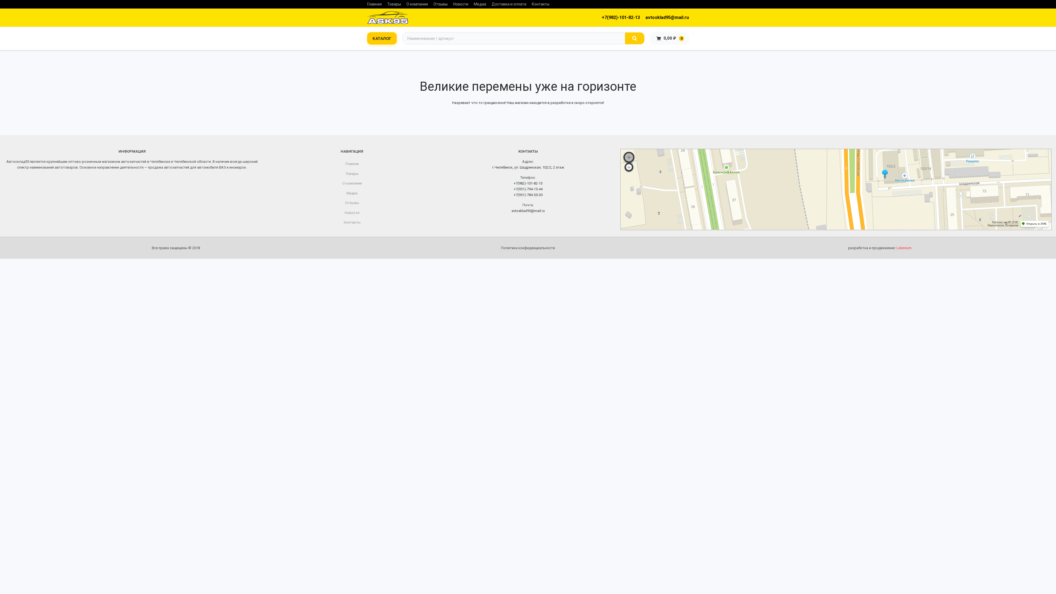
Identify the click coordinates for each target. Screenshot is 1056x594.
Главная (374, 4)
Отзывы (440, 4)
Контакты (540, 4)
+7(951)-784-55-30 (528, 195)
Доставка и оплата (509, 4)
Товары (394, 4)
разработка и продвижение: (880, 248)
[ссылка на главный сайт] (387, 17)
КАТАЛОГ (382, 38)
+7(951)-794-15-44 (528, 189)
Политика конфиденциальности (528, 248)
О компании (417, 4)
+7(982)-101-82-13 (621, 17)
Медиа (480, 4)
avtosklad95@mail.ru (667, 17)
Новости (460, 4)
